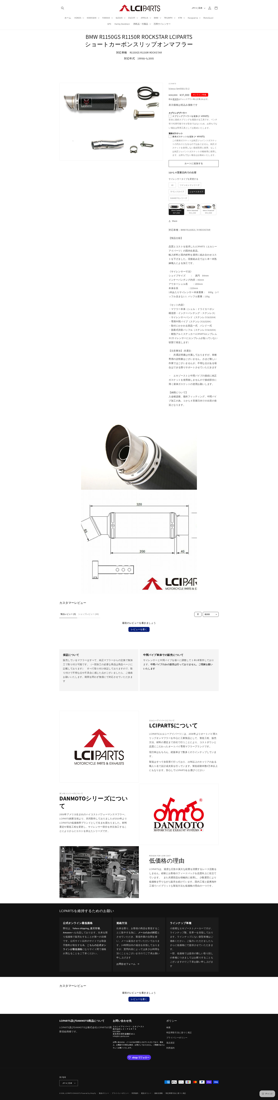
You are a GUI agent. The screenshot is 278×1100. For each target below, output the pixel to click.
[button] (62, 8)
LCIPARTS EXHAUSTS (73, 1093)
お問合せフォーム (126, 963)
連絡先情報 (158, 1093)
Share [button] (174, 221)
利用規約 (170, 1048)
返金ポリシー (104, 1093)
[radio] (172, 185)
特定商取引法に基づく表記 (179, 1032)
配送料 (175, 99)
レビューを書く (139, 629)
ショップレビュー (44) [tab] (88, 614)
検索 (168, 1027)
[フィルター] (198, 614)
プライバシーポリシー (177, 1037)
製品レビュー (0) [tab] (68, 614)
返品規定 (170, 1042)
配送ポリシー (146, 1093)
